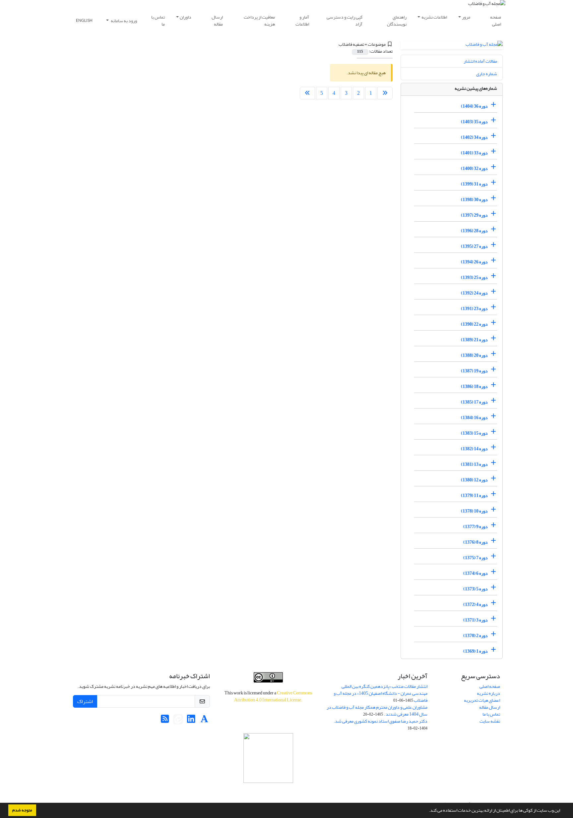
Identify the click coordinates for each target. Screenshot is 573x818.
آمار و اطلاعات (302, 20)
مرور (466, 17)
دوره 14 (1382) (474, 448)
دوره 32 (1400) (474, 168)
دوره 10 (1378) (474, 511)
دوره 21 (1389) (474, 339)
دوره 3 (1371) (475, 620)
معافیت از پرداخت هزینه (259, 20)
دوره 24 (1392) (474, 293)
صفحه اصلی (495, 20)
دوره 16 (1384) (474, 417)
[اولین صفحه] (385, 93)
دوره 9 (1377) (475, 526)
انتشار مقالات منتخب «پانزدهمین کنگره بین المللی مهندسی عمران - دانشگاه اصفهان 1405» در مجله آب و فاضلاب (380, 693)
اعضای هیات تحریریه (482, 700)
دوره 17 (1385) (474, 402)
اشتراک (85, 701)
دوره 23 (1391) (474, 308)
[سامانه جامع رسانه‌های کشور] (268, 758)
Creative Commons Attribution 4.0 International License (273, 696)
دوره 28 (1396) (474, 230)
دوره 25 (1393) (474, 277)
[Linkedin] (191, 720)
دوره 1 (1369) (475, 651)
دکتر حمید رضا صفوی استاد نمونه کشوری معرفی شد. (380, 721)
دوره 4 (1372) (475, 604)
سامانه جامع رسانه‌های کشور (268, 791)
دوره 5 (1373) (475, 588)
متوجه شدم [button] (22, 810)
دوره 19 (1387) (474, 370)
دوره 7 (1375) (475, 557)
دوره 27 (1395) (474, 246)
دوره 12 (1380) (474, 479)
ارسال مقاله (217, 20)
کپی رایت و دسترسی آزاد (344, 20)
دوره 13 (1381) (474, 464)
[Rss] (165, 720)
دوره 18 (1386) (474, 386)
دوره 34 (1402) (474, 137)
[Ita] (178, 720)
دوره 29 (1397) (474, 215)
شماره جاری (486, 73)
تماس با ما (158, 20)
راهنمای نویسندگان (397, 20)
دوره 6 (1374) (475, 573)
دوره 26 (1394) (474, 261)
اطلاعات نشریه (434, 17)
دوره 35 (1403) (474, 121)
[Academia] (204, 720)
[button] (427, 811)
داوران (185, 17)
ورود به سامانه (123, 20)
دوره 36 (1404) (474, 106)
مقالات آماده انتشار (480, 61)
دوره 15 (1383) (474, 433)
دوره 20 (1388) (474, 355)
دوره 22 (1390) (474, 324)
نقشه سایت (489, 721)
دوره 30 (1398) (474, 199)
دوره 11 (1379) (474, 495)
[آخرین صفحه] (307, 93)
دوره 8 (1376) (475, 542)
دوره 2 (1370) (475, 635)
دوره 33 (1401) (474, 152)
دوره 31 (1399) (474, 184)
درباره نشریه (488, 693)
